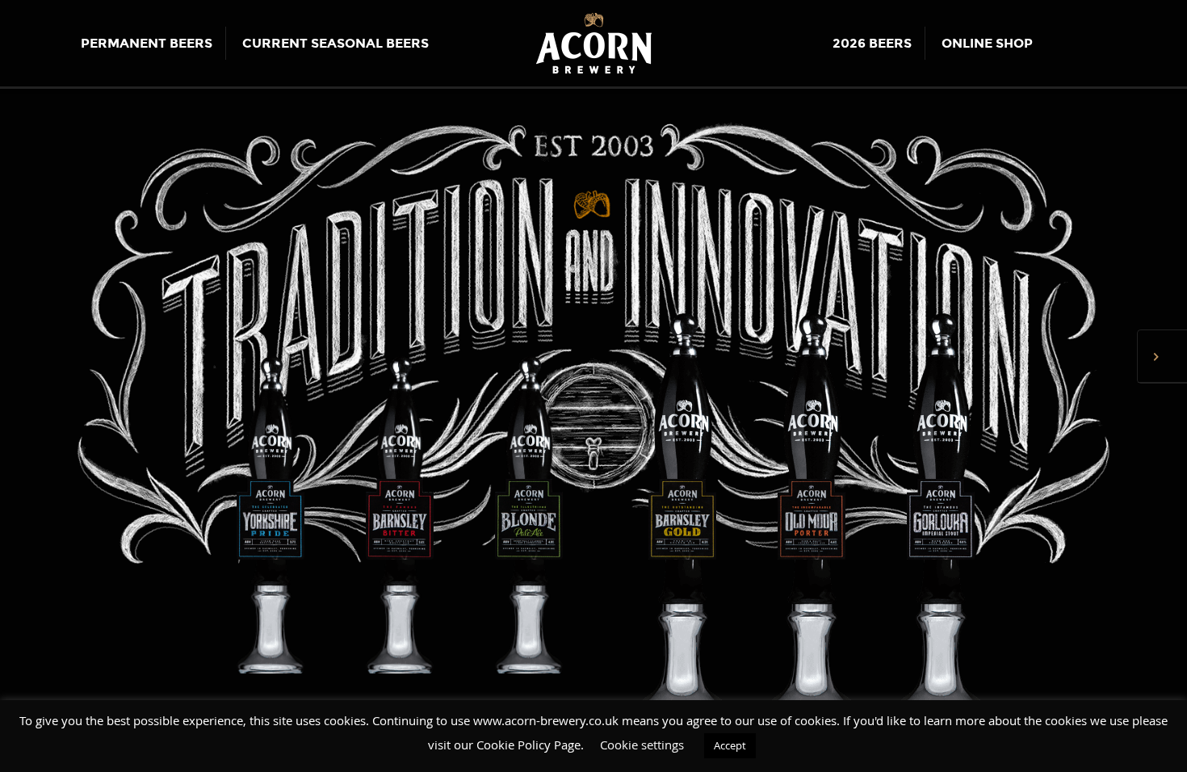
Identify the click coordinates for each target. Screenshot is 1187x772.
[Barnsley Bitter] (399, 514)
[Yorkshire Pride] (270, 514)
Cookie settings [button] (642, 744)
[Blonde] (529, 514)
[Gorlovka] (916, 514)
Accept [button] (730, 745)
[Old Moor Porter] (787, 514)
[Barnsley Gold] (658, 514)
